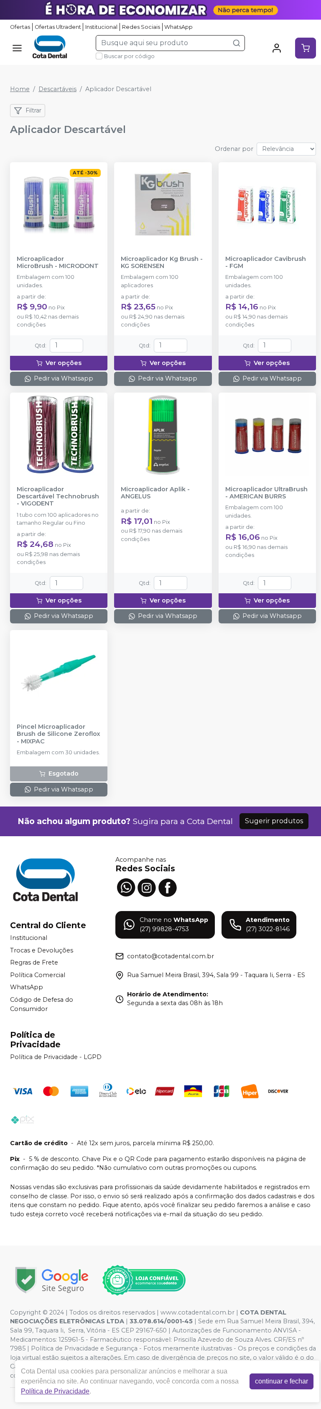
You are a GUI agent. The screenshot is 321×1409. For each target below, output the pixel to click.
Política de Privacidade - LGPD (56, 1057)
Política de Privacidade (55, 1391)
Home (20, 89)
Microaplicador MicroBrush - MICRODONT (58, 262)
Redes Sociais (141, 27)
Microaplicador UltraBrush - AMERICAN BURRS (266, 493)
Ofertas (20, 27)
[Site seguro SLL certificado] (52, 1280)
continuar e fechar (281, 1381)
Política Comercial (37, 975)
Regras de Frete (34, 962)
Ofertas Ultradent (58, 27)
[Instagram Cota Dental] (146, 886)
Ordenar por (234, 149)
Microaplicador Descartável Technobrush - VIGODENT (58, 497)
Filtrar (33, 110)
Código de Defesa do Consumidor (41, 1004)
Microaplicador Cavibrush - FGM (265, 262)
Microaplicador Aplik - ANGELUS (155, 493)
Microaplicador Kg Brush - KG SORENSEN (162, 262)
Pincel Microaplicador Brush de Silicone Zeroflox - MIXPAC (58, 734)
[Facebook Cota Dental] (167, 886)
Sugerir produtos (274, 821)
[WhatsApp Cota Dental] (125, 886)
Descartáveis (57, 89)
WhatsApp (178, 27)
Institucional (101, 27)
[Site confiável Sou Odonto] (144, 1280)
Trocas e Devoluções (41, 950)
